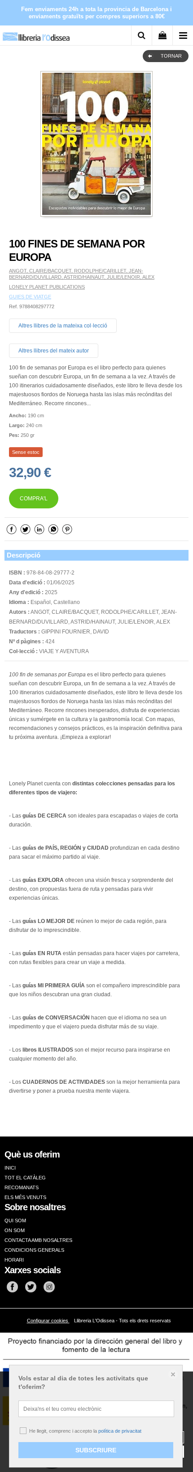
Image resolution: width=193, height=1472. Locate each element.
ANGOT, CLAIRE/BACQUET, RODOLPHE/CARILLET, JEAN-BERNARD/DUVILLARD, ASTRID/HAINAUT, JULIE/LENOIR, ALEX (81, 274)
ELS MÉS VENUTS (25, 1197)
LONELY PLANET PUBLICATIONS (47, 286)
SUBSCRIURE (95, 1450)
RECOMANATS (21, 1187)
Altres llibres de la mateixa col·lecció (62, 326)
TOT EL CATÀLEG (25, 1177)
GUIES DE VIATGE (30, 296)
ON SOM (14, 1230)
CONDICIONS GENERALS (34, 1250)
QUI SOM (15, 1220)
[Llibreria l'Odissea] (36, 33)
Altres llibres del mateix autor (53, 351)
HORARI (14, 1259)
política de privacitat (119, 1431)
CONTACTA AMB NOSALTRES (38, 1240)
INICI (10, 1167)
